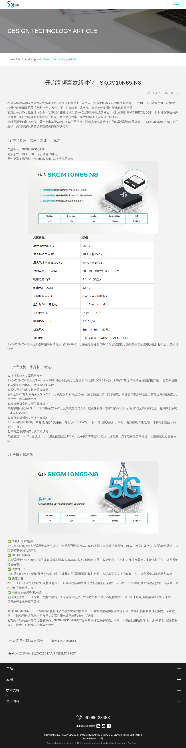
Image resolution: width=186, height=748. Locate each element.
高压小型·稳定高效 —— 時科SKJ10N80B (46, 641)
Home (11, 59)
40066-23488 (96, 717)
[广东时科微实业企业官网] (11, 7)
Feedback (133, 743)
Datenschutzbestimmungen (60, 743)
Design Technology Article (59, 59)
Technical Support (29, 59)
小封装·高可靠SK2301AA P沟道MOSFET (46, 653)
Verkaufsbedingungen (114, 743)
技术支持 (12, 690)
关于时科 (12, 701)
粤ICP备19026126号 (93, 738)
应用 (9, 679)
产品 (9, 668)
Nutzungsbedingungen (88, 743)
